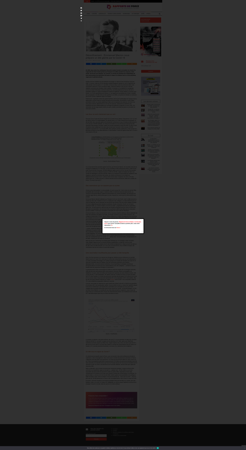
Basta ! (119, 227)
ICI (111, 225)
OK (157, 448)
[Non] (244, 448)
